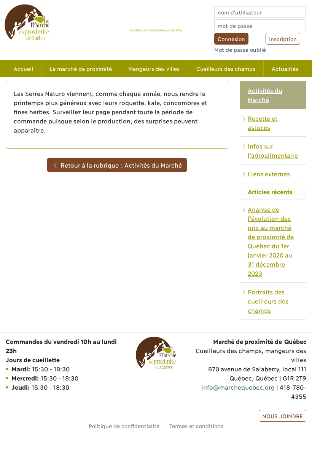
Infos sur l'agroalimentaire (273, 150)
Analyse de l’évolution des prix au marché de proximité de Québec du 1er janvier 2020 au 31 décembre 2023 (271, 241)
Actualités (285, 68)
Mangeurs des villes (154, 68)
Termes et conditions (196, 425)
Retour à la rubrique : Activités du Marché (120, 164)
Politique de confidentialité (124, 425)
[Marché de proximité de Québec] (27, 22)
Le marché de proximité (80, 68)
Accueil (23, 68)
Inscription (283, 38)
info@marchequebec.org (237, 386)
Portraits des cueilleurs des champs (268, 300)
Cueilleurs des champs (225, 68)
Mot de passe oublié (240, 49)
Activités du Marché (265, 94)
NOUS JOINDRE (282, 415)
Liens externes (269, 173)
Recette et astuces (262, 122)
